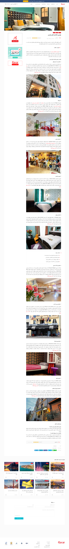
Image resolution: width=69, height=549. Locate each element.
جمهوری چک (46, 480)
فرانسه (57, 32)
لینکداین (41, 450)
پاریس (54, 32)
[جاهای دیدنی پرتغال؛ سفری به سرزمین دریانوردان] (27, 466)
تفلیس (62, 480)
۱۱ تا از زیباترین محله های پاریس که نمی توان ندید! (52, 255)
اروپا (59, 32)
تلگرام (37, 450)
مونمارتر (42, 103)
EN (16, 4)
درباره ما (48, 543)
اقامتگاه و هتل (54, 448)
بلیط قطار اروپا (44, 4)
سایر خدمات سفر (38, 4)
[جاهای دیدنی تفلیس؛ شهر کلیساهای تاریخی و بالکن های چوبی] (58, 484)
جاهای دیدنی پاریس (35, 103)
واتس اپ (55, 450)
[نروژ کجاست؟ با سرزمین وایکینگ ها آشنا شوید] (11, 466)
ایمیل (33, 504)
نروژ (16, 463)
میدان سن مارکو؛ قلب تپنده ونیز (12, 490)
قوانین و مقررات (47, 545)
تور (57, 4)
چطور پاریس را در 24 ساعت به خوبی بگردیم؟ (52, 261)
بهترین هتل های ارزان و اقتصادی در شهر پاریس (52, 257)
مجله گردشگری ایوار (47, 546)
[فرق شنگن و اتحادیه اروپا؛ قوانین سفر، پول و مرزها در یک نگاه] (27, 484)
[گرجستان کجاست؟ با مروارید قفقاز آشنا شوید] (58, 466)
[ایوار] (63, 4)
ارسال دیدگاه (19, 518)
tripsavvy (55, 446)
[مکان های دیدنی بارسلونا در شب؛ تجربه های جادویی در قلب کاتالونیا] (42, 466)
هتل (39, 545)
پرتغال (32, 463)
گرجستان (62, 463)
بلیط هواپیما (53, 4)
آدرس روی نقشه (37, 72)
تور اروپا (38, 542)
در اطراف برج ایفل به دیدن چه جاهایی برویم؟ (52, 259)
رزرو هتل (48, 4)
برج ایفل (34, 384)
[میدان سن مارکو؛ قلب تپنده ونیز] (11, 484)
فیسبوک (46, 450)
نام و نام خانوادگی (52, 504)
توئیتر (50, 450)
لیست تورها (26, 1)
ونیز (16, 480)
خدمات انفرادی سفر (37, 546)
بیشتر (31, 4)
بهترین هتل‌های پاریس (55, 51)
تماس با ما (48, 542)
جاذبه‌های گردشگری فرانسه (50, 143)
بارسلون (47, 463)
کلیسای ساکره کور (57, 106)
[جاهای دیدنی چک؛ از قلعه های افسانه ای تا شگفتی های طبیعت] (42, 484)
